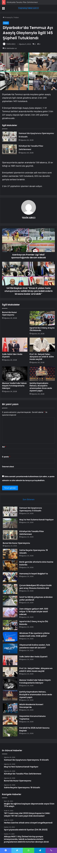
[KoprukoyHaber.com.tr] (28, 8)
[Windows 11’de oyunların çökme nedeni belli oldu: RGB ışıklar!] (10, 637)
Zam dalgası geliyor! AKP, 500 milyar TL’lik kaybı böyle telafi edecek (33, 611)
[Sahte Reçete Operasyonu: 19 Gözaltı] (10, 554)
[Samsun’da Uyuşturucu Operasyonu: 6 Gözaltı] (9, 136)
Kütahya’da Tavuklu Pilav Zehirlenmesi (22, 2)
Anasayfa (8, 17)
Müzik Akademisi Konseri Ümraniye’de (31, 706)
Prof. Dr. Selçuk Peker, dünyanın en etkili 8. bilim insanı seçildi (42, 357)
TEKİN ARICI (10, 44)
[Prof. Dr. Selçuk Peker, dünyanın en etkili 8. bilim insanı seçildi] (42, 345)
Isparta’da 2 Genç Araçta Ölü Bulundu (42, 329)
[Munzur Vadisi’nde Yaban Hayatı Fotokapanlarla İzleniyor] (14, 373)
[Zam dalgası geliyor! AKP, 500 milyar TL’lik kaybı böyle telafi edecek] (10, 612)
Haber (16, 17)
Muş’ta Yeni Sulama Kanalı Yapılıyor (36, 519)
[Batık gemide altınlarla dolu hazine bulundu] (10, 565)
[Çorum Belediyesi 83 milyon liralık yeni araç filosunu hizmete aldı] (10, 589)
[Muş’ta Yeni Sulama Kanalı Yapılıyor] (10, 523)
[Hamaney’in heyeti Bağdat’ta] (10, 577)
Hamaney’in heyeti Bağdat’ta (33, 573)
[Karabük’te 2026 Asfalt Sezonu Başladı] (10, 731)
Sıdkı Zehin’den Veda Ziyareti (12, 355)
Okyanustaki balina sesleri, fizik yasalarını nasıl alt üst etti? (34, 646)
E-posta (6, 457)
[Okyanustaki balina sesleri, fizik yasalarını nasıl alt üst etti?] (10, 648)
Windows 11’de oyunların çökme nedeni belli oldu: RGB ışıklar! (34, 634)
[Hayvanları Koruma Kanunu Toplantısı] (10, 720)
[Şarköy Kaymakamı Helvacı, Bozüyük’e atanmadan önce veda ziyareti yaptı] (42, 373)
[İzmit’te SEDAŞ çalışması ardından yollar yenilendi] (10, 601)
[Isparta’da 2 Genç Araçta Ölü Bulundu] (42, 318)
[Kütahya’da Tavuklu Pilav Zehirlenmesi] (9, 149)
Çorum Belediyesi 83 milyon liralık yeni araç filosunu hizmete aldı (35, 586)
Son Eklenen (28, 499)
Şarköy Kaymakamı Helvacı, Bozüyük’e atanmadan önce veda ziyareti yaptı (41, 387)
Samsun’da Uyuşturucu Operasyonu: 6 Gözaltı (30, 509)
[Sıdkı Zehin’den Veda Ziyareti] (14, 345)
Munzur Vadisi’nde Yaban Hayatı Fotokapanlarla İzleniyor (14, 385)
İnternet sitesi (8, 466)
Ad (4, 447)
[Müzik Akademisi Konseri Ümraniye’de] (10, 708)
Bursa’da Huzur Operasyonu (9, 313)
